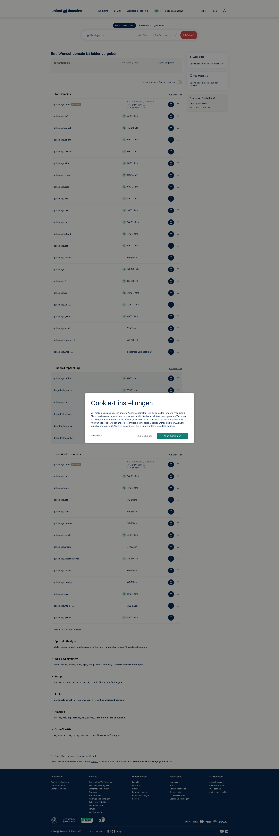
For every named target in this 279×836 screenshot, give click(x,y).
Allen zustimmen (172, 436)
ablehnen (100, 426)
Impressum (96, 435)
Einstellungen (145, 436)
